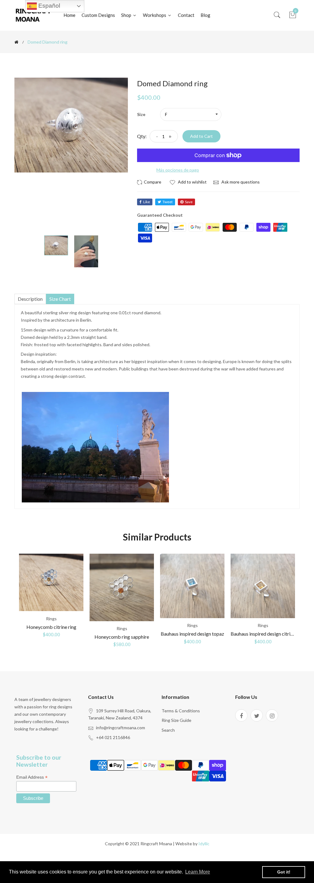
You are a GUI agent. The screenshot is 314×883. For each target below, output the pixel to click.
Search (168, 730)
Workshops (155, 15)
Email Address (32, 777)
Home (69, 15)
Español (48, 5)
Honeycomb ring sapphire (121, 637)
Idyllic (203, 843)
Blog (205, 15)
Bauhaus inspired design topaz (192, 634)
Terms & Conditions (181, 710)
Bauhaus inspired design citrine (263, 634)
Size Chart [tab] (60, 299)
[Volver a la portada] (16, 42)
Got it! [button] (283, 871)
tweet (168, 201)
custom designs (98, 15)
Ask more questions (240, 181)
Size (141, 114)
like (146, 201)
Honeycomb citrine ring (51, 627)
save (189, 201)
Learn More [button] (197, 871)
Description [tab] (30, 299)
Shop (126, 15)
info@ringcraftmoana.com (120, 727)
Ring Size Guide (176, 720)
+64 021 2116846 (113, 737)
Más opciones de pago (177, 169)
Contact (186, 15)
